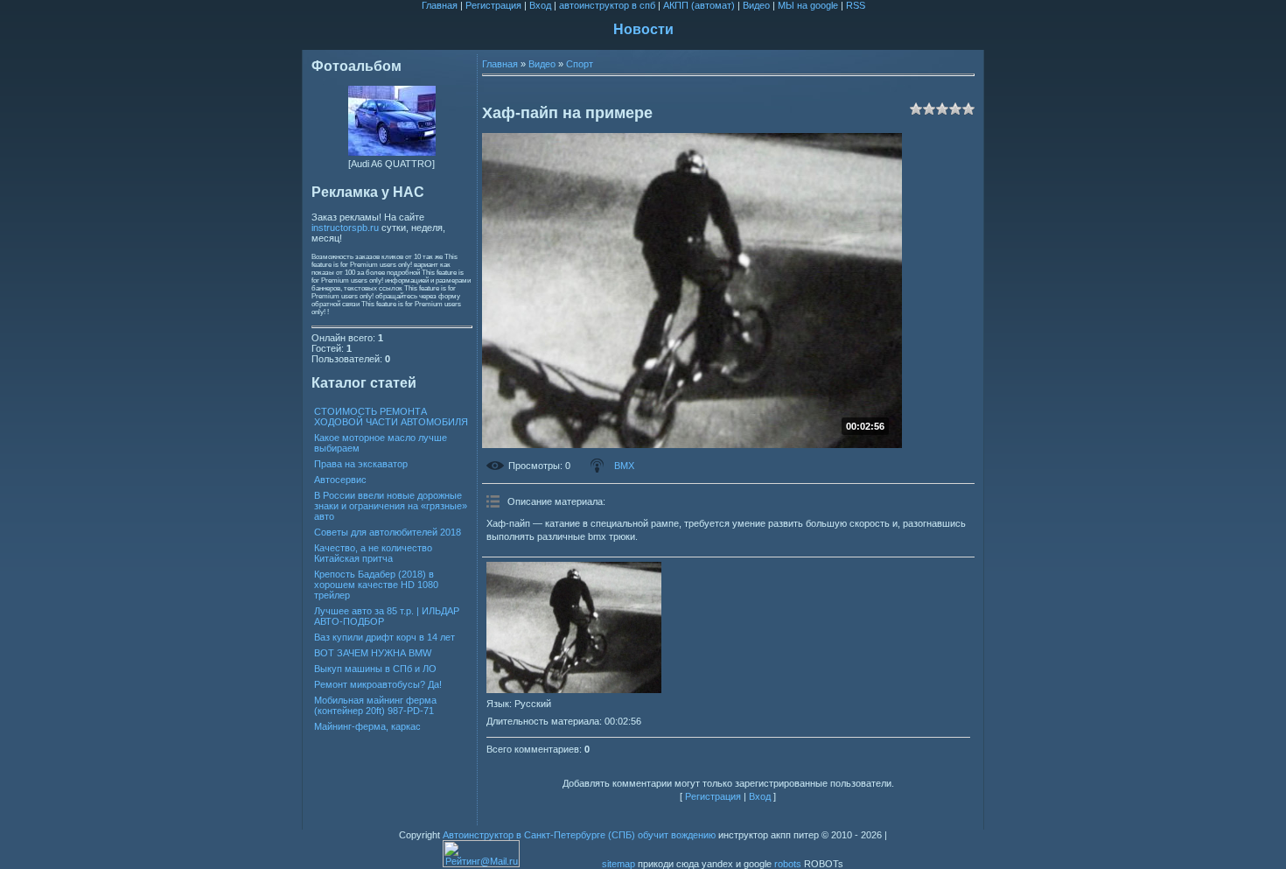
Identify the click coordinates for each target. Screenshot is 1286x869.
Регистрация (493, 5)
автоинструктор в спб (607, 5)
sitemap (618, 863)
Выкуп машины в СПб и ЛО (375, 668)
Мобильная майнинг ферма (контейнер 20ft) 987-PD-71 (375, 705)
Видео (756, 5)
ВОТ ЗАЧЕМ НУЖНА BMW (372, 653)
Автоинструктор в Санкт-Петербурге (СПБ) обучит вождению (579, 835)
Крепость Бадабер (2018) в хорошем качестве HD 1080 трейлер (376, 584)
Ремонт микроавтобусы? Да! (378, 684)
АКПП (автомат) (699, 5)
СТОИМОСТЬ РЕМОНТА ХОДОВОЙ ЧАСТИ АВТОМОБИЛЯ (391, 416)
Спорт (579, 64)
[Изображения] (573, 627)
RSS (855, 5)
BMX (624, 465)
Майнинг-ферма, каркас (367, 726)
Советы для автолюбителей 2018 (387, 532)
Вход (540, 5)
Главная (440, 5)
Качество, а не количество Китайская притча (373, 553)
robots (787, 863)
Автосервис (340, 479)
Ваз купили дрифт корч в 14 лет (384, 637)
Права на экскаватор (361, 464)
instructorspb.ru (345, 227)
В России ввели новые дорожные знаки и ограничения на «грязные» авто (390, 506)
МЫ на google (808, 5)
